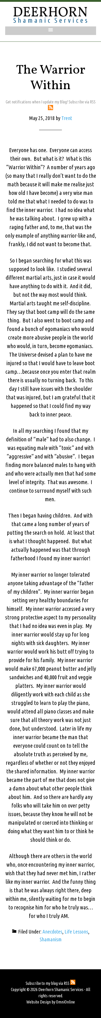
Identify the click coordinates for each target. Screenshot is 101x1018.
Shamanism (51, 939)
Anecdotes (52, 932)
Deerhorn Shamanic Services (50, 15)
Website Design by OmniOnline (50, 1002)
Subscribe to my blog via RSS (48, 983)
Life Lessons (76, 932)
